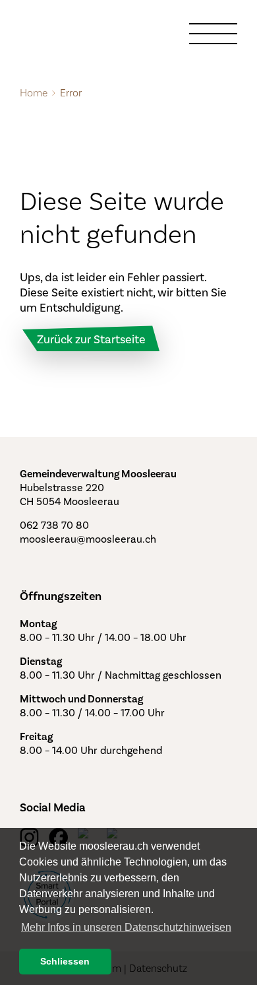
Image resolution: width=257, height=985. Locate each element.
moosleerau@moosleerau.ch (88, 539)
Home (33, 92)
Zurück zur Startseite (91, 339)
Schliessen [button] (65, 961)
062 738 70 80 (54, 525)
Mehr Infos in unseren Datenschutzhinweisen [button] (126, 927)
